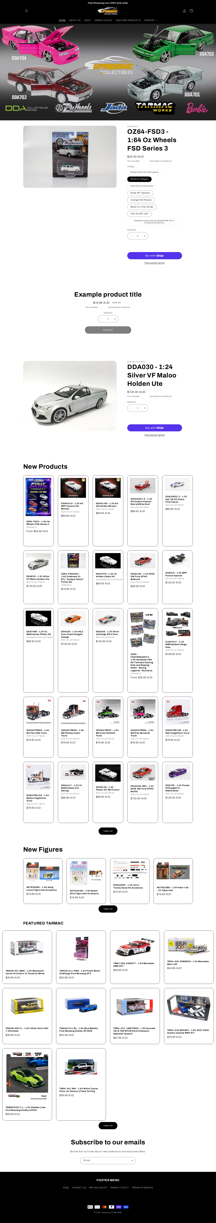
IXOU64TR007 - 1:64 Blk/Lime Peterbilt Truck (107, 733)
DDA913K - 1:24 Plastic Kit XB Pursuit (107, 788)
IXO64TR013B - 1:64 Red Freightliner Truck (177, 731)
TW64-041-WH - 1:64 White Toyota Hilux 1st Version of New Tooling (78, 1089)
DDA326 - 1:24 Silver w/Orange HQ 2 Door (107, 632)
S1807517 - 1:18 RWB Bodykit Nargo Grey (176, 644)
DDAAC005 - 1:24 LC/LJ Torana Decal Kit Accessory (128, 886)
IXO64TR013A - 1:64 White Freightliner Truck (37, 798)
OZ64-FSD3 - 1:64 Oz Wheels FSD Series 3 (38, 522)
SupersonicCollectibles (112, 1212)
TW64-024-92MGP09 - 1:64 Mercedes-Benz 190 (188, 962)
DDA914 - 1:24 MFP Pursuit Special (176, 574)
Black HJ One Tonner (141, 207)
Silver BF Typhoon (140, 193)
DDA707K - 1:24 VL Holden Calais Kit (106, 575)
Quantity (131, 230)
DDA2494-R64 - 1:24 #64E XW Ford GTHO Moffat (142, 789)
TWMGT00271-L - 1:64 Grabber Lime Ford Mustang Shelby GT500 (26, 1108)
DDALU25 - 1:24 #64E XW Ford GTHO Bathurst (143, 576)
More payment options (155, 263)
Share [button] (134, 274)
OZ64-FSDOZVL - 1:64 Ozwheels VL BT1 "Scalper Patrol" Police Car (72, 578)
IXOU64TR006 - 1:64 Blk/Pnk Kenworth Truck (142, 733)
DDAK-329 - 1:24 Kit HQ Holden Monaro (107, 504)
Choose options (38, 539)
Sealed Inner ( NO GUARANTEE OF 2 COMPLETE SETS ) (155, 223)
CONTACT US (79, 1188)
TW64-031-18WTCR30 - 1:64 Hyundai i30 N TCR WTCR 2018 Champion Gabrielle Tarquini (134, 1031)
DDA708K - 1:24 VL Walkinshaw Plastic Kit (38, 632)
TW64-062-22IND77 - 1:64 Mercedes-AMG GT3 (134, 964)
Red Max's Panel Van (143, 187)
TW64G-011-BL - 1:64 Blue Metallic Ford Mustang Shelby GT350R (78, 1029)
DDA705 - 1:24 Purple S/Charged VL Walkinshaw (177, 788)
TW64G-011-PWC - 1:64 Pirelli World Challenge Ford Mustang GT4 (79, 972)
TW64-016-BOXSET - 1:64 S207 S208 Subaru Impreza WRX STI (188, 1031)
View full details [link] (140, 343)
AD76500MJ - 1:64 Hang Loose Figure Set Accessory (41, 888)
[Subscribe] (132, 1160)
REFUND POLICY (98, 1188)
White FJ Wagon (139, 179)
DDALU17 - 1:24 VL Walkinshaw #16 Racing (71, 788)
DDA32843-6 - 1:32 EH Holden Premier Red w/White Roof (141, 501)
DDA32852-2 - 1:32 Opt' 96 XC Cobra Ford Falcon (176, 499)
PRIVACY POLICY (119, 1188)
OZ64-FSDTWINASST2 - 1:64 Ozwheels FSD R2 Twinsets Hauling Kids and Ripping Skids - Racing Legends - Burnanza (142, 662)
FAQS (66, 1188)
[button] (26, 10)
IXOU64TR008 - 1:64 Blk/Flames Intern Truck (72, 733)
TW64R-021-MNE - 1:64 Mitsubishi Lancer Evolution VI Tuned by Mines (25, 972)
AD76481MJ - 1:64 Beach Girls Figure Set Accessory (84, 892)
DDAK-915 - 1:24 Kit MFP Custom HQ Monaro (72, 506)
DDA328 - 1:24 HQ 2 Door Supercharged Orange (72, 634)
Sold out (108, 330)
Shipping (144, 161)
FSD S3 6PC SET (139, 214)
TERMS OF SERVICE (142, 1188)
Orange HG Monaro (141, 200)
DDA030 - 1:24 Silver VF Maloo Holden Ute (38, 577)
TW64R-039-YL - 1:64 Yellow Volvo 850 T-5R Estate (27, 1029)
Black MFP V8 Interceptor (146, 173)
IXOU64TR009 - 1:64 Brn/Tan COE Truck (37, 731)
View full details (170, 272)
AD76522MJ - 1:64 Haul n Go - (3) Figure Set (173, 888)
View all (107, 831)
